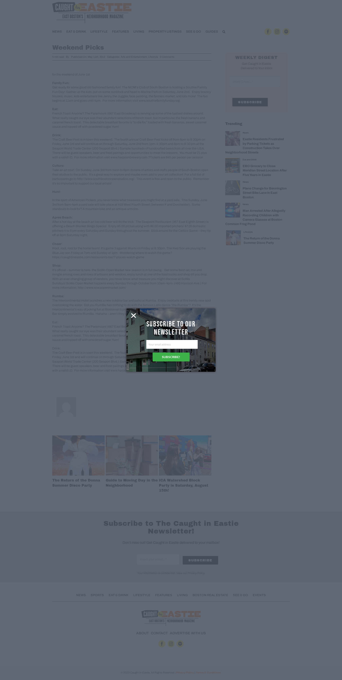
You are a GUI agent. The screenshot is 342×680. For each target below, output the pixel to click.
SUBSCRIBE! (171, 357)
